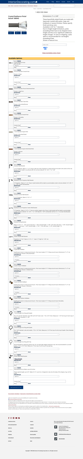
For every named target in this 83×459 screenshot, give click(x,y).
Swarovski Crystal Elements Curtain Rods (30, 393)
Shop (53, 1)
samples (31, 427)
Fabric (9, 5)
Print (18, 32)
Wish (12, 32)
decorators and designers (35, 437)
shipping (10, 434)
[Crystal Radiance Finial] (18, 25)
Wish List (58, 1)
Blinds (12, 5)
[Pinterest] (13, 418)
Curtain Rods (16, 5)
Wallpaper (35, 5)
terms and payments (12, 424)
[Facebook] (8, 418)
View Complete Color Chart (51, 53)
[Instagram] (11, 418)
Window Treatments (23, 5)
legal (31, 441)
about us (10, 427)
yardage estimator (34, 431)
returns (31, 421)
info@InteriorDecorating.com (65, 434)
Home (47, 1)
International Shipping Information (15, 399)
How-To (68, 1)
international (11, 437)
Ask (24, 32)
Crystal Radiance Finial (47, 8)
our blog (10, 431)
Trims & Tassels (30, 5)
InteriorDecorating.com (21, 1)
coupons (32, 424)
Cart (73, 1)
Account (63, 1)
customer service (11, 421)
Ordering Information (12, 404)
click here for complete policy (54, 406)
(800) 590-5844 (62, 438)
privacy (9, 441)
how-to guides (33, 434)
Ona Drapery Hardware (14, 393)
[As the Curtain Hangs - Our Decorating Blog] (19, 418)
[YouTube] (16, 418)
